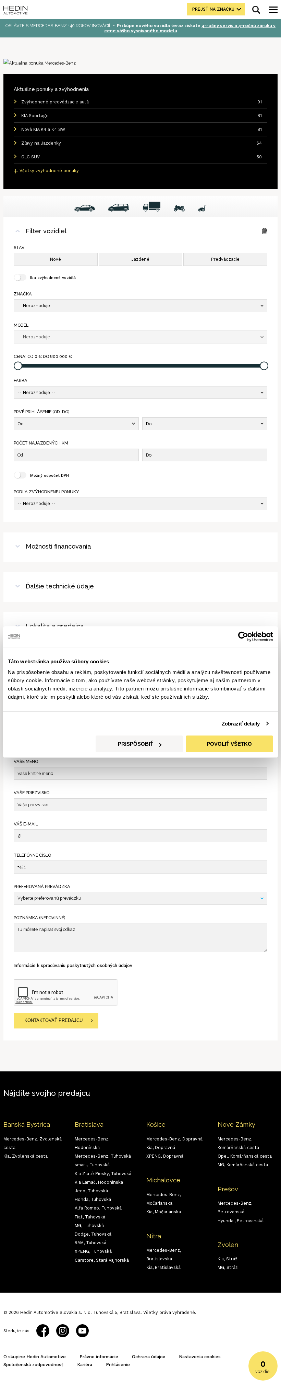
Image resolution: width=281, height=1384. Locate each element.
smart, (92, 1164)
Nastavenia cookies (200, 1356)
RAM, (90, 1242)
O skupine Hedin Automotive (34, 1356)
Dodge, (93, 1234)
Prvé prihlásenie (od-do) (42, 411)
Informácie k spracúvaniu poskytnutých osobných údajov (73, 965)
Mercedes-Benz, (103, 1156)
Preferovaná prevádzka (42, 886)
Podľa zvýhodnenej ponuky (46, 491)
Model (21, 325)
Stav (19, 247)
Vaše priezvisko (31, 792)
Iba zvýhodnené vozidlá (53, 277)
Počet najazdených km (41, 443)
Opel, (245, 1156)
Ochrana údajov (148, 1356)
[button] (140, 305)
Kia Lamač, (99, 1182)
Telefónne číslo (32, 855)
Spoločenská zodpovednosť (33, 1364)
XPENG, (93, 1251)
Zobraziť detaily (241, 724)
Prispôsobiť (135, 744)
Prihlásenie (118, 1364)
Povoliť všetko (229, 744)
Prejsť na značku (213, 9)
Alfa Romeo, (98, 1208)
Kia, (25, 1156)
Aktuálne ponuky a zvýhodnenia (51, 89)
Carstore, (102, 1260)
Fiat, (90, 1216)
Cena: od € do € (43, 356)
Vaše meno (26, 761)
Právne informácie (99, 1356)
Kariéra (84, 1364)
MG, (89, 1225)
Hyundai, (241, 1220)
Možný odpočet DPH (49, 475)
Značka (23, 293)
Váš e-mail (26, 823)
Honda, (93, 1199)
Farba (20, 380)
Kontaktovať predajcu (53, 1020)
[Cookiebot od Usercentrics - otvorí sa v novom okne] (243, 636)
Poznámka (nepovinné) (39, 917)
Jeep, (91, 1190)
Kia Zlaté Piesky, (103, 1173)
